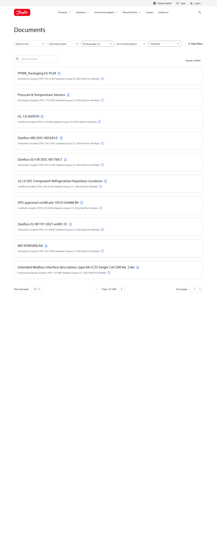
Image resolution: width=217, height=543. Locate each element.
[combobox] (150, 44)
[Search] (17, 59)
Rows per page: (21, 289)
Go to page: (181, 289)
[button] (180, 3)
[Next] (122, 289)
